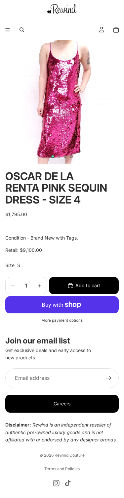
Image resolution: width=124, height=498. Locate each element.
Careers (62, 403)
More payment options (62, 320)
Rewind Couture (70, 455)
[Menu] (7, 29)
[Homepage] (62, 9)
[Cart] (116, 30)
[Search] (22, 30)
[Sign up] (109, 378)
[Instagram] (56, 483)
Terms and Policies (62, 468)
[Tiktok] (68, 483)
